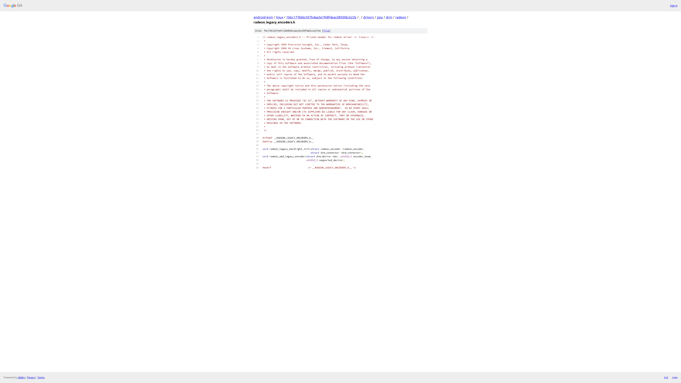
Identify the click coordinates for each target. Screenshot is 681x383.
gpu (380, 17)
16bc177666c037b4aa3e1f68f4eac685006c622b (321, 17)
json (674, 377)
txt (666, 377)
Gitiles (21, 377)
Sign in (673, 5)
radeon (400, 17)
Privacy (31, 377)
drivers (368, 17)
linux (279, 17)
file (326, 30)
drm (389, 17)
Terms (41, 377)
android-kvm (263, 17)
